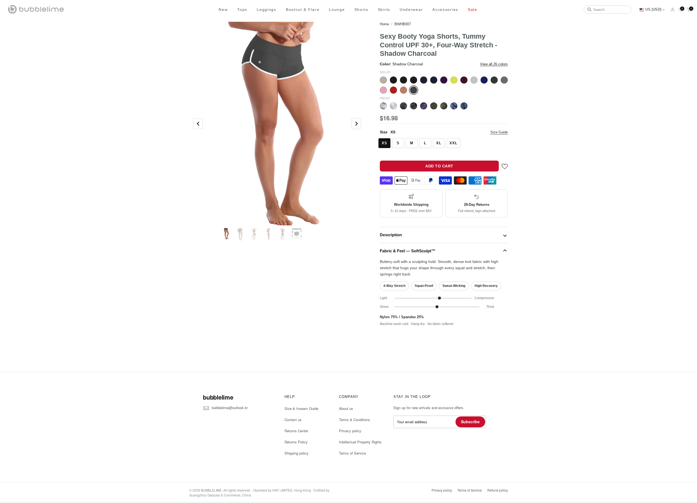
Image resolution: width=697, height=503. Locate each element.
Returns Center (296, 430)
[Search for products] (589, 9)
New (223, 9)
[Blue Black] (423, 80)
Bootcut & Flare (303, 9)
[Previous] (198, 123)
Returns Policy (296, 441)
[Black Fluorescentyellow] (403, 80)
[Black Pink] (413, 80)
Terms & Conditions (354, 419)
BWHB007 (403, 24)
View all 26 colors (494, 64)
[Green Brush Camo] (433, 105)
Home (384, 24)
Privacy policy (350, 430)
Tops (242, 9)
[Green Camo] (443, 105)
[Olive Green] (504, 80)
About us (346, 408)
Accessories (445, 9)
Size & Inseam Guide (301, 408)
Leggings (266, 9)
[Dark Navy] (433, 80)
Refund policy (497, 490)
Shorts (361, 9)
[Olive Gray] (494, 80)
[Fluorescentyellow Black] (453, 80)
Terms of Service (352, 453)
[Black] (393, 80)
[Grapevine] (463, 80)
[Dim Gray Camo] (413, 105)
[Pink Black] (383, 90)
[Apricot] (383, 80)
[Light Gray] (474, 80)
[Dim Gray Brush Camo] (403, 105)
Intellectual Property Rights (360, 441)
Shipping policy (296, 453)
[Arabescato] (383, 105)
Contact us (293, 419)
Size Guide (499, 132)
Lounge (337, 9)
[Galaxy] (423, 105)
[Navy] (484, 80)
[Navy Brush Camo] (453, 105)
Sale (472, 9)
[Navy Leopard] (463, 105)
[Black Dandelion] (393, 105)
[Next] (356, 123)
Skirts (384, 9)
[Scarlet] (393, 90)
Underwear (411, 9)
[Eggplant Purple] (443, 80)
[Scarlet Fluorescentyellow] (403, 90)
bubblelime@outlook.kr (230, 407)
